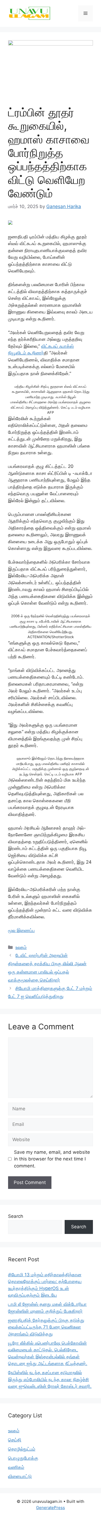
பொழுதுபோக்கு (23, 1458)
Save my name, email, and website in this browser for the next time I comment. (52, 1159)
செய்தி (14, 1440)
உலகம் (21, 947)
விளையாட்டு (20, 1476)
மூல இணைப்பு (21, 930)
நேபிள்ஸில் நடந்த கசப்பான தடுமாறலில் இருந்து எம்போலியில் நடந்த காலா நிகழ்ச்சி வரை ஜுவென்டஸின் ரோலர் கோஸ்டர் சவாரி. (50, 1379)
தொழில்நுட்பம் (21, 1449)
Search (15, 1216)
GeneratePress (50, 1507)
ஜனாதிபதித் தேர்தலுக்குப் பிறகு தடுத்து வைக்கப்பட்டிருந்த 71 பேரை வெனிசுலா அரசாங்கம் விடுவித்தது (46, 1327)
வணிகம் (16, 1467)
